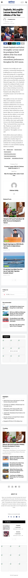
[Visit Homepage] (11, 2)
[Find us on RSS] (19, 486)
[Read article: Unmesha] (6, 533)
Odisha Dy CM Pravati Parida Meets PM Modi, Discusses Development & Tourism (13, 220)
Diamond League (18, 149)
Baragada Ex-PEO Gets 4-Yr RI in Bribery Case (13, 421)
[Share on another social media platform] (23, 43)
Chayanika (18, 525)
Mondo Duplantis (7, 151)
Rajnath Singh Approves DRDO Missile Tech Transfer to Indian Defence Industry (13, 246)
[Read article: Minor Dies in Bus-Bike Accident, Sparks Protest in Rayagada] (6, 326)
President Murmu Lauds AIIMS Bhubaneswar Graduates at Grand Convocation (17, 320)
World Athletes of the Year (17, 158)
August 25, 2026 (7, 224)
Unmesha (18, 532)
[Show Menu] (2, 2)
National (7, 266)
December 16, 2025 (17, 535)
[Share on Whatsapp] (14, 43)
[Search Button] (26, 2)
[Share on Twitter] (10, 43)
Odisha (6, 215)
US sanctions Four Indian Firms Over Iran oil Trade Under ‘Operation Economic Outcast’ (13, 271)
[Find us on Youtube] (16, 486)
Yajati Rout (18, 527)
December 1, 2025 (9, 21)
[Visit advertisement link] (14, 379)
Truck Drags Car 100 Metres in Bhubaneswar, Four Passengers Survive (17, 477)
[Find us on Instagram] (13, 517)
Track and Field (7, 158)
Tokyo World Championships (10, 156)
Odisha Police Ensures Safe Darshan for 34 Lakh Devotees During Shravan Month (16, 471)
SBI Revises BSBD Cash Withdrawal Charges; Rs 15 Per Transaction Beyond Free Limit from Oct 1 (17, 314)
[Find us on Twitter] (12, 487)
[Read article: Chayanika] (6, 527)
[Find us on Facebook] (9, 486)
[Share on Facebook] (5, 43)
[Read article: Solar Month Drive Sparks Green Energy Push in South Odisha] (6, 308)
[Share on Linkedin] (18, 43)
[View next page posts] (15, 280)
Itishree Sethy (11, 19)
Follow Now (14, 351)
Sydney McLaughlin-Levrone (10, 154)
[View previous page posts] (13, 280)
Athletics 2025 (10, 149)
